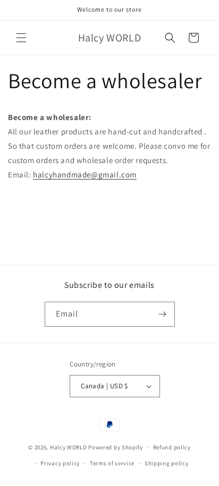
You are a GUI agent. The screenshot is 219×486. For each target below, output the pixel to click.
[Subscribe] (162, 314)
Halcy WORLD (68, 446)
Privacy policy (60, 463)
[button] (21, 37)
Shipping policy (167, 463)
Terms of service (112, 463)
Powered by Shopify (115, 446)
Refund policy (172, 447)
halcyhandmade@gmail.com (85, 174)
